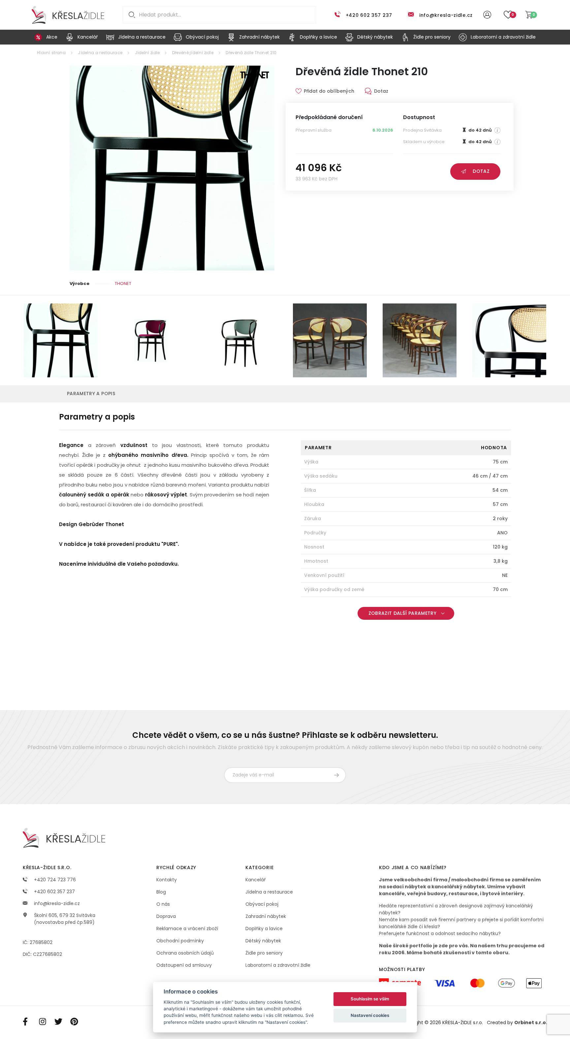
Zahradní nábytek (265, 916)
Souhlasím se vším (370, 998)
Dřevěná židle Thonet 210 (251, 52)
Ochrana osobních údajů (185, 953)
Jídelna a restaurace (100, 52)
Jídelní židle (147, 52)
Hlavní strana (51, 52)
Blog (161, 892)
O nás (163, 904)
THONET (123, 283)
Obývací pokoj (261, 904)
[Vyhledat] (131, 14)
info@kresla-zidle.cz (446, 15)
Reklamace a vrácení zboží (187, 928)
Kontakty (166, 879)
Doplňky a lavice (264, 928)
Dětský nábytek (263, 940)
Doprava (166, 916)
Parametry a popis (91, 393)
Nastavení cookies (370, 1015)
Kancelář (255, 879)
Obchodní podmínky (180, 940)
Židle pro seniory (264, 953)
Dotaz (481, 171)
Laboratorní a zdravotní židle (277, 965)
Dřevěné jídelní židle (192, 52)
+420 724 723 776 (54, 879)
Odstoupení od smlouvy (184, 965)
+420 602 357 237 (369, 15)
